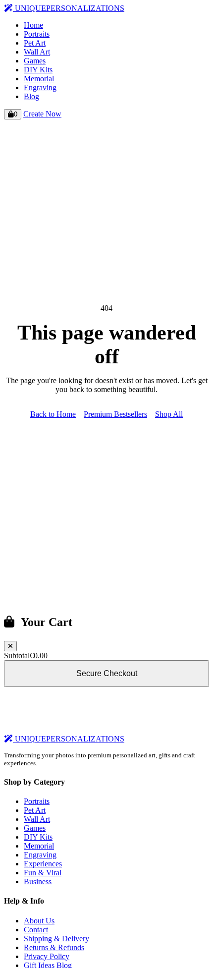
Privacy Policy (46, 956)
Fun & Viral (42, 872)
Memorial (39, 78)
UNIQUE (68, 8)
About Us (39, 920)
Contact (36, 929)
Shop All (169, 414)
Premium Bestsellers (115, 414)
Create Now (42, 114)
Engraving (40, 87)
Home (33, 25)
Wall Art (37, 52)
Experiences (43, 863)
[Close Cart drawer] (10, 646)
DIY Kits (38, 69)
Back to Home (53, 414)
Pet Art (35, 43)
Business (38, 881)
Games (35, 61)
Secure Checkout (106, 673)
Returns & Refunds (54, 947)
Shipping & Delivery (56, 938)
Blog (31, 96)
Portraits (37, 34)
